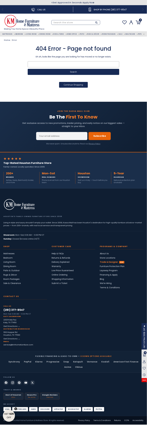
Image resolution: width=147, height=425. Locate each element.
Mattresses (7, 34)
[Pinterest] (19, 382)
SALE (144, 380)
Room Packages (109, 34)
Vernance (92, 361)
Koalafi (105, 361)
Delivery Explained (60, 262)
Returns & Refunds (61, 258)
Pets (140, 34)
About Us (104, 253)
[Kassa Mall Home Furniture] (19, 204)
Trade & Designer (109, 262)
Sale (120, 34)
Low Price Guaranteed (63, 270)
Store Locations (107, 258)
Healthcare (130, 34)
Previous (52, 3)
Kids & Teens (58, 34)
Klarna (38, 361)
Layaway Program (109, 270)
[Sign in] (131, 22)
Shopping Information (62, 279)
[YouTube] (25, 382)
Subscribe (99, 135)
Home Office (72, 34)
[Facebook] (6, 382)
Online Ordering (59, 274)
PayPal (27, 361)
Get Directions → (11, 326)
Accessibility (138, 420)
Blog (102, 279)
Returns (117, 420)
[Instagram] (12, 382)
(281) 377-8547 (13, 310)
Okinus (79, 367)
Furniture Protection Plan (112, 266)
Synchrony (14, 361)
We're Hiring (106, 283)
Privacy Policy (94, 143)
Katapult (78, 361)
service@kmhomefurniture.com (18, 344)
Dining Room (44, 34)
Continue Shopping (73, 85)
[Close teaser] (15, 408)
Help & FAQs (58, 253)
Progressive (52, 361)
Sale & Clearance (12, 283)
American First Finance (126, 361)
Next (94, 3)
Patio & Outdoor (11, 270)
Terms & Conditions (110, 287)
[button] (9, 416)
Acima (67, 367)
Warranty (56, 266)
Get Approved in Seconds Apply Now (73, 2)
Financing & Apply (109, 274)
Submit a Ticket (59, 283)
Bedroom (19, 34)
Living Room (31, 34)
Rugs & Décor (93, 34)
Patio (82, 34)
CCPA (126, 420)
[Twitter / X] (32, 382)
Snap (66, 361)
